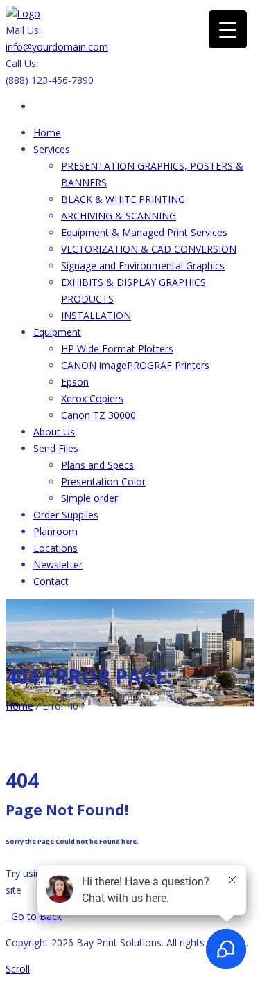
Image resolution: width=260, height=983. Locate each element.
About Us (54, 431)
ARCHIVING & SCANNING (118, 215)
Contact (51, 581)
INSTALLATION (96, 315)
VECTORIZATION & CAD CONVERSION (148, 248)
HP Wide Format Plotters (117, 348)
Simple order (89, 498)
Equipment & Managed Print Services (144, 232)
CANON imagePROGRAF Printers (135, 365)
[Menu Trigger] (228, 29)
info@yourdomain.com (57, 46)
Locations (55, 547)
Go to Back (34, 916)
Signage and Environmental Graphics (143, 265)
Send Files (55, 448)
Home (47, 132)
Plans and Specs (97, 464)
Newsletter (58, 564)
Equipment (57, 332)
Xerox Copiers (92, 398)
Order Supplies (65, 514)
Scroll (18, 968)
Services (51, 149)
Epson (75, 381)
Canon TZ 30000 (98, 415)
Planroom (55, 531)
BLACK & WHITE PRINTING (123, 199)
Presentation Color (103, 481)
